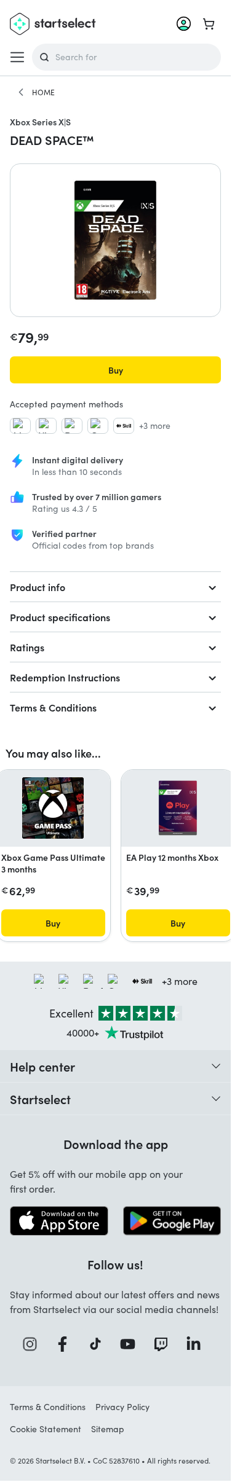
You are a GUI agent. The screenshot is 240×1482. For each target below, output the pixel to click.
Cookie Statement (45, 1429)
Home (43, 92)
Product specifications (60, 617)
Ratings (27, 647)
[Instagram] (33, 1344)
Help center (42, 1066)
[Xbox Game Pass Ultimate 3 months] (53, 808)
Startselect (40, 1098)
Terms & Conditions (53, 707)
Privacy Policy (122, 1407)
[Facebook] (66, 1344)
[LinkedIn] (197, 1344)
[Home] (21, 92)
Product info (37, 587)
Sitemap (107, 1429)
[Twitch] (165, 1344)
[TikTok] (99, 1344)
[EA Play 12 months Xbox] (178, 808)
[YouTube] (131, 1344)
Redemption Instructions (65, 677)
